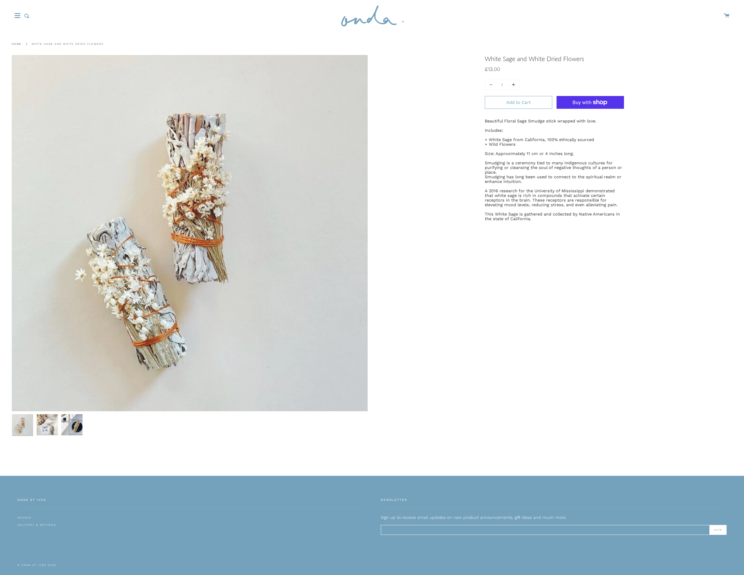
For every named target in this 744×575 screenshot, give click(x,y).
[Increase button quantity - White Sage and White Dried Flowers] (513, 85)
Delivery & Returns (36, 524)
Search (24, 517)
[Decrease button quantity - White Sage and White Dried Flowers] (492, 85)
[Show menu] (17, 15)
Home (17, 43)
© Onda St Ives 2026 (36, 565)
